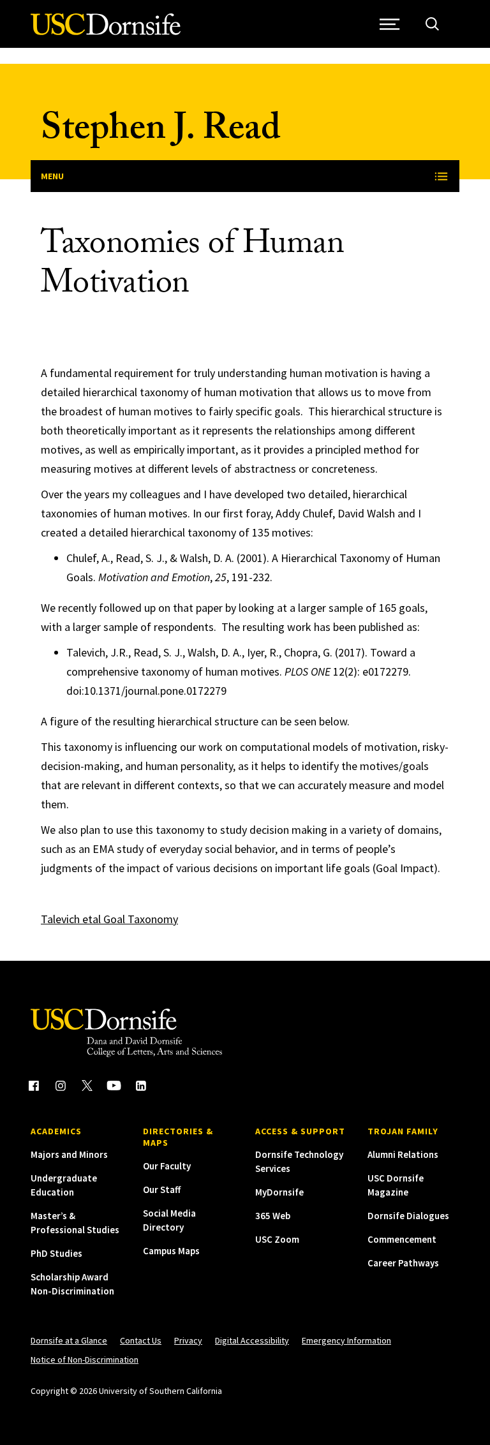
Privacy (188, 1340)
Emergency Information (346, 1340)
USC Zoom (277, 1239)
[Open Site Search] (432, 24)
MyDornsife (279, 1192)
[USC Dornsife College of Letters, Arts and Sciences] (106, 31)
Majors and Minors (69, 1154)
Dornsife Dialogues (408, 1216)
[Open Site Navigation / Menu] (389, 24)
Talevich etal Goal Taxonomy (109, 919)
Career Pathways (403, 1263)
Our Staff (162, 1189)
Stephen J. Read (161, 132)
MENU (52, 176)
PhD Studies (56, 1253)
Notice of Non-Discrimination (84, 1359)
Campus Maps (171, 1251)
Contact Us (140, 1340)
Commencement (402, 1239)
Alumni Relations (403, 1154)
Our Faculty (167, 1166)
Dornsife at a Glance (69, 1340)
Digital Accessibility (252, 1340)
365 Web (272, 1216)
